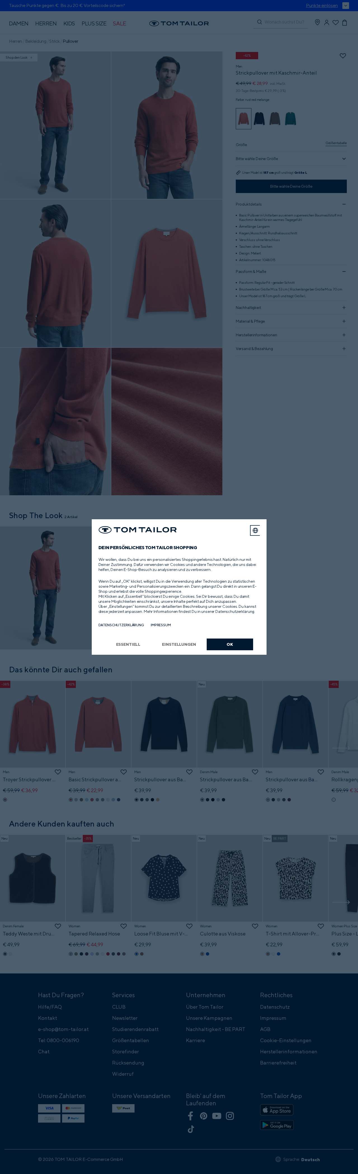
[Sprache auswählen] (255, 530)
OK (230, 644)
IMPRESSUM (161, 625)
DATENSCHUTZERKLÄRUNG (121, 625)
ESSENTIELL (128, 644)
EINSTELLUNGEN (179, 644)
